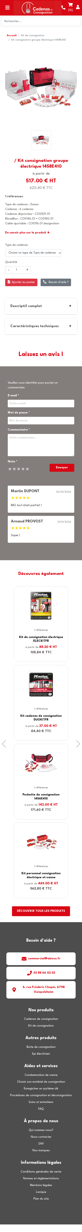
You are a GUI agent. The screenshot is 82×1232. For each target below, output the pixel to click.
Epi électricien (41, 1053)
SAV (41, 1143)
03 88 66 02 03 (44, 972)
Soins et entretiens (41, 1102)
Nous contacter (41, 1137)
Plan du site (41, 1198)
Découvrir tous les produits (41, 911)
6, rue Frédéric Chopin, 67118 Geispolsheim (44, 990)
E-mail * (13, 395)
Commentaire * (19, 429)
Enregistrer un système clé (41, 1088)
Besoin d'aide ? (58, 282)
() (70, 10)
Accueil (12, 35)
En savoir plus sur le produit (27, 233)
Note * (12, 461)
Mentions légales (41, 1185)
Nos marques (41, 1150)
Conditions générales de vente (41, 1171)
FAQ (41, 1109)
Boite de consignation (41, 1047)
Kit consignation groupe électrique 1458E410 (38, 40)
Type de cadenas (16, 245)
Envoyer (62, 467)
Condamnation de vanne (41, 1075)
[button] (4, 743)
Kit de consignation (32, 35)
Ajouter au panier (23, 282)
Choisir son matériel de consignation (41, 1081)
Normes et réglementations (41, 1178)
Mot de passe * (19, 412)
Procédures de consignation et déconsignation (41, 1095)
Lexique (41, 1192)
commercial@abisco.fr (44, 958)
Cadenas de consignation (41, 1019)
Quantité (11, 262)
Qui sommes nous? (41, 1130)
